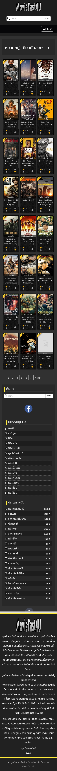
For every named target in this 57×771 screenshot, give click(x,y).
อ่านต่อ (28, 753)
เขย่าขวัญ (13, 593)
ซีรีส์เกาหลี (14, 448)
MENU (48, 29)
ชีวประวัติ (13, 523)
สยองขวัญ (13, 563)
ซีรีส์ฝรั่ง (12, 443)
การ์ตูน (12, 433)
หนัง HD (12, 463)
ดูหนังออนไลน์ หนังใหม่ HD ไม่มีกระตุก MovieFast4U (30, 764)
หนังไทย (12, 493)
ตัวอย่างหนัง (14, 458)
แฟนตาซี (13, 553)
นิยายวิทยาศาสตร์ (18, 583)
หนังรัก (12, 578)
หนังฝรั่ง (12, 473)
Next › (38, 378)
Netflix (12, 428)
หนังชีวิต (12, 538)
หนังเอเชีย (13, 483)
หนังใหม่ (12, 488)
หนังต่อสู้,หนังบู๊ (16, 509)
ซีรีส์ (10, 438)
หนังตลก (12, 528)
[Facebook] (28, 409)
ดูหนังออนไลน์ (28, 748)
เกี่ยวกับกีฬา (14, 588)
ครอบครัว (13, 548)
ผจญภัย (12, 513)
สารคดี (12, 543)
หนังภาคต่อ (14, 478)
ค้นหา (47, 18)
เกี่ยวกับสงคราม (16, 598)
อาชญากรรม (15, 533)
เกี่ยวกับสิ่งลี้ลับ (16, 573)
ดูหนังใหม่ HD (15, 453)
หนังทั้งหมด (14, 468)
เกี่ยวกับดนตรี (15, 568)
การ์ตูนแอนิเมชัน (17, 518)
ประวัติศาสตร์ (15, 558)
